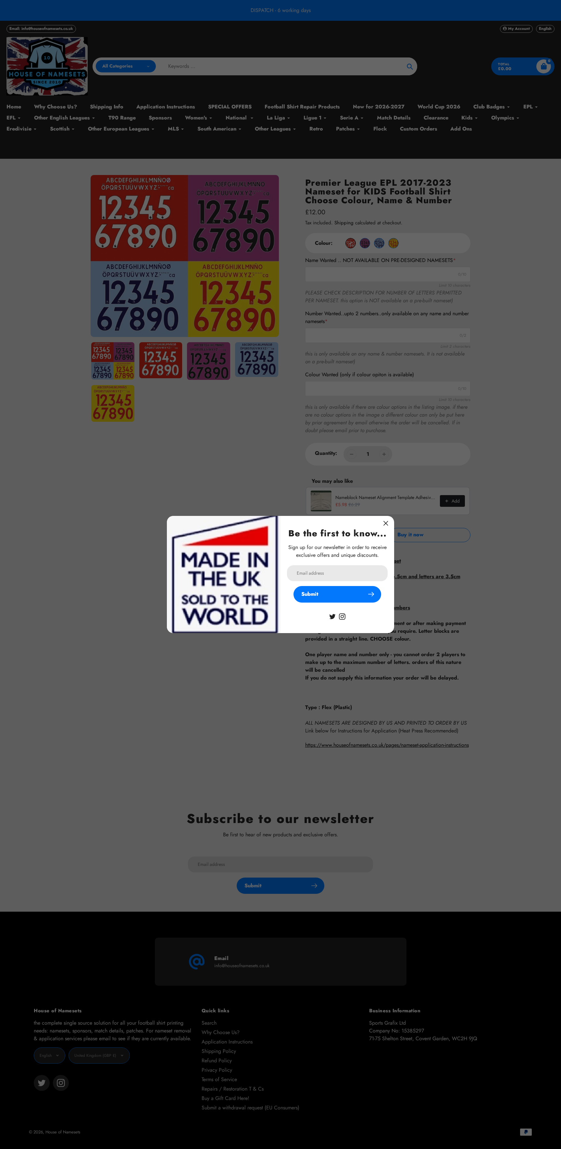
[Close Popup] (386, 523)
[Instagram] (342, 616)
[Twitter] (332, 616)
